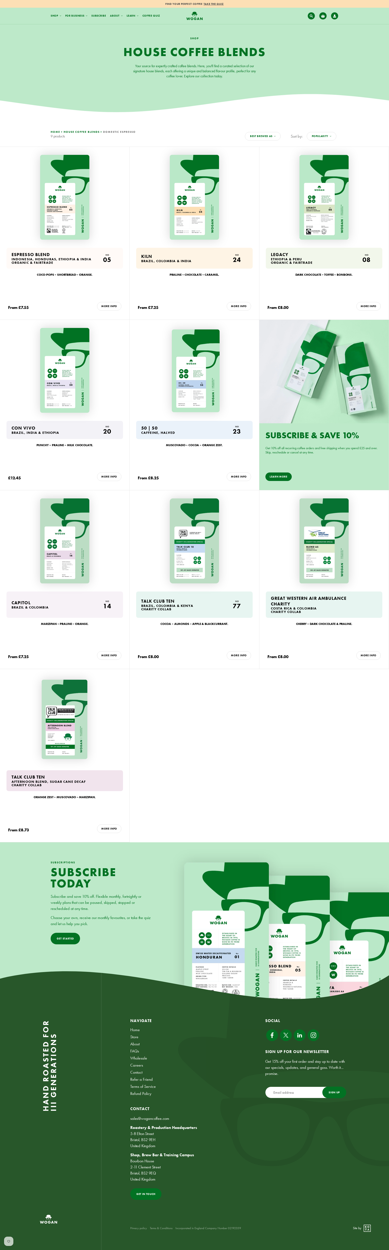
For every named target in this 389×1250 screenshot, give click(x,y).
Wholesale (138, 1058)
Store (134, 1036)
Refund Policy (140, 1093)
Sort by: (296, 136)
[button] (311, 16)
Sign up (334, 1092)
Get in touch (145, 1194)
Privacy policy (138, 1228)
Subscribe (98, 15)
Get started (65, 938)
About (135, 1044)
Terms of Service (143, 1086)
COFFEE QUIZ (151, 15)
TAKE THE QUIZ (214, 4)
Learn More (278, 476)
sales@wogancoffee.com (149, 1118)
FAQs (134, 1051)
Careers (136, 1065)
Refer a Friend (141, 1079)
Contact (136, 1072)
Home (135, 1029)
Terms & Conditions (161, 1228)
